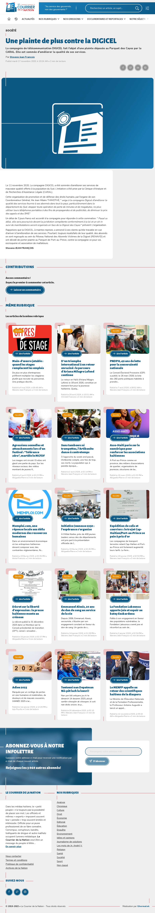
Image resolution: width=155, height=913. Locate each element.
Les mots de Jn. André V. (69, 845)
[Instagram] (25, 892)
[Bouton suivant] (148, 18)
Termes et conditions (16, 860)
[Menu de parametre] (147, 9)
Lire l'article (24, 354)
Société (11, 30)
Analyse (61, 802)
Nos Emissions (72, 19)
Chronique (62, 806)
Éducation (62, 825)
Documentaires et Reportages (105, 19)
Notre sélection (139, 19)
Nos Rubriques (48, 19)
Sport (60, 861)
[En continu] (16, 19)
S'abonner (99, 761)
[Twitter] (17, 892)
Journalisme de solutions (69, 841)
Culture (60, 810)
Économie (62, 818)
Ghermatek (143, 906)
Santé (60, 853)
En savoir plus (13, 846)
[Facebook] (9, 892)
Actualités (28, 19)
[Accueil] (9, 19)
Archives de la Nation (17, 868)
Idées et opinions (65, 837)
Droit (59, 814)
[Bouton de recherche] (137, 9)
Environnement (64, 833)
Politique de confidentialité (20, 864)
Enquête (61, 829)
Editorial (61, 822)
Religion (61, 849)
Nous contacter (13, 856)
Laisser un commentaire (27, 290)
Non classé (62, 865)
